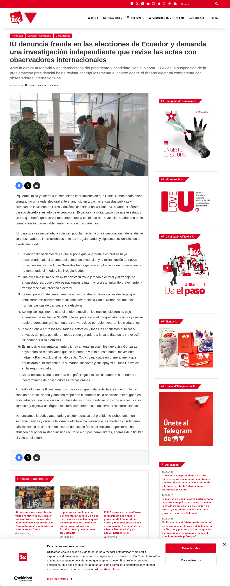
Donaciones (196, 17)
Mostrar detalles (57, 578)
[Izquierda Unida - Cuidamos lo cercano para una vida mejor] (23, 18)
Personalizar (189, 559)
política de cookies (106, 569)
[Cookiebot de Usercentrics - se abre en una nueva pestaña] (23, 579)
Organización (160, 17)
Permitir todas (191, 548)
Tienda (213, 17)
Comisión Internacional (39, 35)
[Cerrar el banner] (224, 544)
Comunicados (63, 35)
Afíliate (180, 17)
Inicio (94, 17)
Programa (135, 17)
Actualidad (113, 17)
